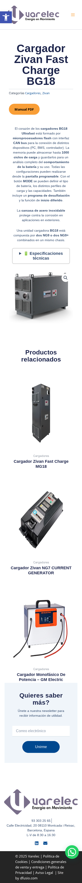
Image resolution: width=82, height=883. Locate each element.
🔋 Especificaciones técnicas (43, 256)
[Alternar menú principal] (72, 14)
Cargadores (33, 93)
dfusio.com (29, 878)
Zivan (46, 93)
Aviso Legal (44, 872)
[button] (6, 17)
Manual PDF (24, 109)
